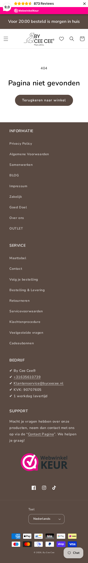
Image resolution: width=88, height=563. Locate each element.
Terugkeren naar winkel (44, 100)
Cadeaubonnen (21, 343)
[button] (6, 39)
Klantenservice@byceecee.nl (39, 383)
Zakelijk (15, 196)
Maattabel (17, 258)
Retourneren (19, 300)
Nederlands (41, 519)
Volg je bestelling (23, 279)
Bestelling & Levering (27, 290)
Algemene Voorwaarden (29, 154)
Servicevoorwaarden (26, 311)
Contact (15, 268)
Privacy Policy (20, 143)
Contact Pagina (41, 434)
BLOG (14, 175)
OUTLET (16, 228)
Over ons (16, 218)
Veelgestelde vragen (26, 332)
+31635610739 (27, 377)
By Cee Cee (48, 552)
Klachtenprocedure (24, 322)
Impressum (18, 186)
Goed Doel (18, 207)
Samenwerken (21, 165)
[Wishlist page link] (61, 38)
